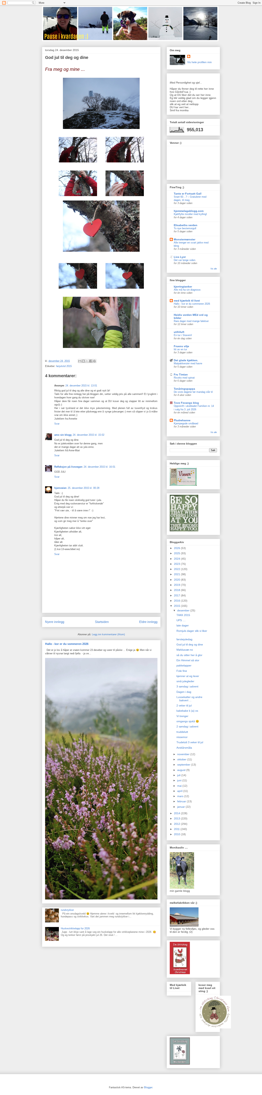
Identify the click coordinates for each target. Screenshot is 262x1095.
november (183, 754)
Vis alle (213, 268)
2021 (177, 574)
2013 (177, 818)
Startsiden (102, 622)
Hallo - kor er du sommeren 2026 (66, 643)
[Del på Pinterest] (94, 361)
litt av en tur (180, 349)
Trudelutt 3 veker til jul (189, 742)
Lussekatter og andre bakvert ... (189, 698)
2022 (177, 569)
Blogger (148, 1087)
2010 (177, 834)
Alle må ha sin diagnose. (187, 289)
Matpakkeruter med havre (188, 363)
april (180, 790)
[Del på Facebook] (91, 361)
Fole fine (181, 670)
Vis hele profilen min (199, 62)
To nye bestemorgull (185, 228)
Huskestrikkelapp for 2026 (75, 928)
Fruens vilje (181, 346)
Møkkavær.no (184, 649)
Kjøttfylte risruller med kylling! (190, 214)
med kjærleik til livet (187, 300)
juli (179, 775)
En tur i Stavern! (183, 335)
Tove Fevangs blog (186, 402)
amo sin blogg (63, 434)
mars (180, 796)
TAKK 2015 (183, 615)
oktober (182, 759)
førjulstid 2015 (64, 366)
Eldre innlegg (148, 622)
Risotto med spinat (184, 377)
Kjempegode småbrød (186, 423)
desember (183, 610)
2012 (177, 823)
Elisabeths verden (185, 225)
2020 (177, 579)
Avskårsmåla (184, 747)
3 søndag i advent (187, 686)
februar (182, 801)
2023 (177, 563)
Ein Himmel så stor (187, 660)
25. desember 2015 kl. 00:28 (83, 487)
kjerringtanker (183, 286)
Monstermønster (184, 239)
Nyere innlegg (54, 622)
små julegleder (185, 681)
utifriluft (179, 332)
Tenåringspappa (184, 388)
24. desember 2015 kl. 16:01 (99, 466)
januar (181, 806)
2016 (177, 600)
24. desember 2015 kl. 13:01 (81, 385)
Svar (56, 423)
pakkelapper (183, 665)
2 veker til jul (184, 705)
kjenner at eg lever (187, 676)
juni (179, 780)
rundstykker (67, 910)
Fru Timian (181, 374)
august (181, 770)
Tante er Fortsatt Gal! (188, 193)
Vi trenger (182, 716)
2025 (177, 553)
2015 (177, 605)
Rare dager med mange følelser (191, 321)
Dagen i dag (183, 691)
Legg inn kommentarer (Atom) (108, 634)
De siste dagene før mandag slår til (193, 391)
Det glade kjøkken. (186, 360)
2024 (177, 558)
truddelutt (182, 731)
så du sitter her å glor (189, 655)
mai (179, 785)
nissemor (182, 737)
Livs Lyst (180, 256)
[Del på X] (87, 361)
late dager (182, 625)
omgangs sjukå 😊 (187, 721)
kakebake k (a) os (187, 710)
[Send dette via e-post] (80, 361)
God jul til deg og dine (189, 644)
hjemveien (60, 487)
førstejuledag (184, 639)
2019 (177, 584)
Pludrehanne (182, 420)
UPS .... (181, 620)
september (184, 764)
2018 (177, 590)
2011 (177, 829)
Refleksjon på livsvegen (68, 466)
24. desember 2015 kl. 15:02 (88, 434)
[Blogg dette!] (83, 361)
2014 (177, 813)
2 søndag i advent (187, 726)
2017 (177, 595)
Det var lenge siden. (185, 260)
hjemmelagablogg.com (189, 210)
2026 (177, 548)
